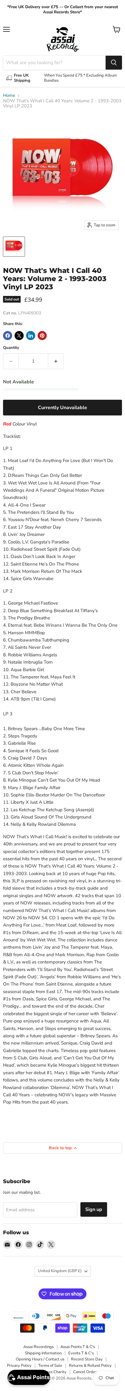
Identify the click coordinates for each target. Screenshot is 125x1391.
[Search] (114, 63)
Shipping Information (43, 1353)
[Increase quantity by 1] (56, 361)
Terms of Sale (50, 1365)
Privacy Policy (19, 1365)
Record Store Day (87, 1359)
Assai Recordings (38, 1347)
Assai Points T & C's (77, 1347)
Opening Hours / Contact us (40, 1359)
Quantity (11, 348)
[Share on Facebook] (7, 335)
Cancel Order (85, 1372)
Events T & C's (81, 1353)
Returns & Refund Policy (90, 1365)
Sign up (93, 1209)
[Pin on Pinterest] (42, 335)
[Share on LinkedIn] (30, 335)
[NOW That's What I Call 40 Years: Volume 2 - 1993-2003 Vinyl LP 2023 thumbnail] (14, 246)
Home (9, 95)
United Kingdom (60, 1271)
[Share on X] (19, 335)
